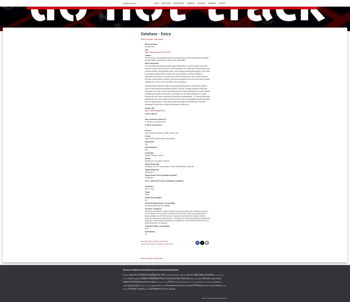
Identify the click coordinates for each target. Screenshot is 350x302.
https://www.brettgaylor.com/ (155, 110)
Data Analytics (134, 278)
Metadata (153, 244)
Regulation (160, 244)
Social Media (215, 285)
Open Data (148, 286)
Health (198, 282)
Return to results (147, 39)
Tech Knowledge (168, 289)
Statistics (146, 289)
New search (158, 39)
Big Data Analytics (153, 241)
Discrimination (145, 244)
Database (191, 3)
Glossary (201, 3)
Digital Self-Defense (133, 281)
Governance (191, 282)
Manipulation (135, 285)
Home (156, 3)
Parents (163, 286)
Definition (206, 278)
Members (212, 3)
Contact (222, 3)
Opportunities (156, 285)
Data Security (182, 278)
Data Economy (167, 278)
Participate (171, 285)
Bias (146, 241)
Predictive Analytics (184, 285)
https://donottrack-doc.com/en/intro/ (158, 52)
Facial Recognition (181, 282)
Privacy (197, 285)
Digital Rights (216, 278)
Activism (126, 275)
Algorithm (133, 274)
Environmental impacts (162, 282)
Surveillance (155, 288)
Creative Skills (217, 275)
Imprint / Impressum (207, 298)
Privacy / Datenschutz (220, 298)
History (202, 282)
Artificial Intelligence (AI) (152, 274)
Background (179, 3)
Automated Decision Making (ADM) (177, 275)
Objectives (166, 3)
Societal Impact (168, 244)
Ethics (171, 281)
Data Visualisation (196, 279)
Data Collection (164, 241)
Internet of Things (209, 282)
